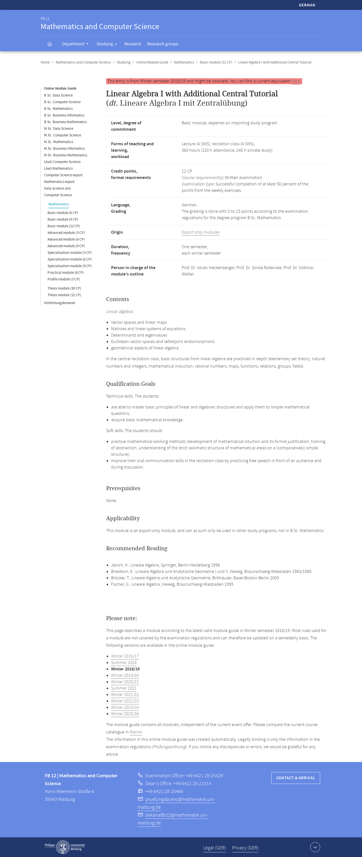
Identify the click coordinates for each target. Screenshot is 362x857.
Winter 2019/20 (125, 676)
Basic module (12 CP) (216, 62)
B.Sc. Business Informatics (64, 115)
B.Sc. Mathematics (58, 108)
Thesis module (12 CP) (64, 295)
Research (132, 44)
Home (45, 62)
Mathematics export (59, 181)
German (307, 5)
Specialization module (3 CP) (70, 252)
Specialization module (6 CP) (70, 259)
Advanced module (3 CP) (66, 232)
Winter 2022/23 (125, 701)
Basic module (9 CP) (63, 219)
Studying (105, 44)
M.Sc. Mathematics (58, 142)
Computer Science (58, 195)
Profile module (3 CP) (64, 279)
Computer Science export (63, 175)
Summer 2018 (124, 663)
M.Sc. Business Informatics (64, 148)
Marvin (136, 732)
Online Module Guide (152, 62)
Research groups (162, 44)
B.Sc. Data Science (58, 95)
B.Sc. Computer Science (62, 102)
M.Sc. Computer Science (62, 135)
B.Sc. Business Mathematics (65, 122)
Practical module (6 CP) (66, 272)
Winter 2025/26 (125, 714)
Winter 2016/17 (125, 656)
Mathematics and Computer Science (83, 62)
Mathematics (184, 62)
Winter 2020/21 (125, 682)
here (296, 81)
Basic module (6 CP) (63, 212)
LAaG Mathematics (58, 168)
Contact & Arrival (295, 778)
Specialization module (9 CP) (70, 266)
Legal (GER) (214, 848)
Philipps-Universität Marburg (65, 847)
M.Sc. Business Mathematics (65, 155)
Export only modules (200, 232)
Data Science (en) (57, 188)
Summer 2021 (124, 688)
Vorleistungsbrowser (59, 303)
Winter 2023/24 (125, 708)
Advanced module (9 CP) (66, 246)
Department (73, 44)
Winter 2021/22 (125, 695)
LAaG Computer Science (62, 162)
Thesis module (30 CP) (64, 288)
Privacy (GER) (245, 848)
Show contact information (315, 847)
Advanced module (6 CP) (66, 239)
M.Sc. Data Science (58, 128)
